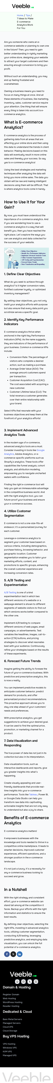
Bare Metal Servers (12, 1019)
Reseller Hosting (11, 1006)
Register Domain (11, 994)
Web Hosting (9, 998)
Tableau (33, 794)
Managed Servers (11, 1023)
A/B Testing (10, 592)
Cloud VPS (8, 1027)
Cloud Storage (10, 1030)
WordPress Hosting (12, 1002)
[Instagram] (23, 981)
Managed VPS (10, 1055)
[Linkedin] (36, 981)
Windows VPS (10, 1047)
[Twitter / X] (29, 981)
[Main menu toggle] (40, 6)
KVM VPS (7, 1051)
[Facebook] (17, 981)
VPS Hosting (9, 1044)
